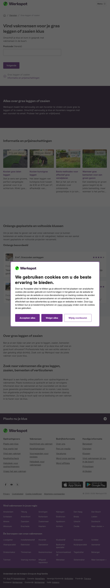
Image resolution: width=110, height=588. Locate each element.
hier (91, 301)
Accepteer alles (27, 317)
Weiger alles (52, 317)
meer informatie (64, 304)
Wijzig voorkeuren (78, 317)
